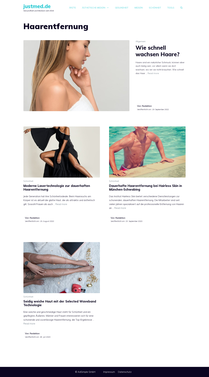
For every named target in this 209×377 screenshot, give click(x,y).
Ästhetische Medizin (93, 7)
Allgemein (141, 41)
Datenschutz (125, 371)
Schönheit (155, 7)
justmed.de (37, 6)
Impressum (109, 371)
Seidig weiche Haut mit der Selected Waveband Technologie (59, 303)
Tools (170, 7)
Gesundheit (121, 7)
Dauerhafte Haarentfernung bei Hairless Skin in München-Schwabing (145, 187)
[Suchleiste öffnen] (181, 7)
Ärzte (72, 7)
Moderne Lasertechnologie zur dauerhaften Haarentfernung (56, 187)
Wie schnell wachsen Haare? (157, 51)
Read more (153, 73)
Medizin (138, 7)
